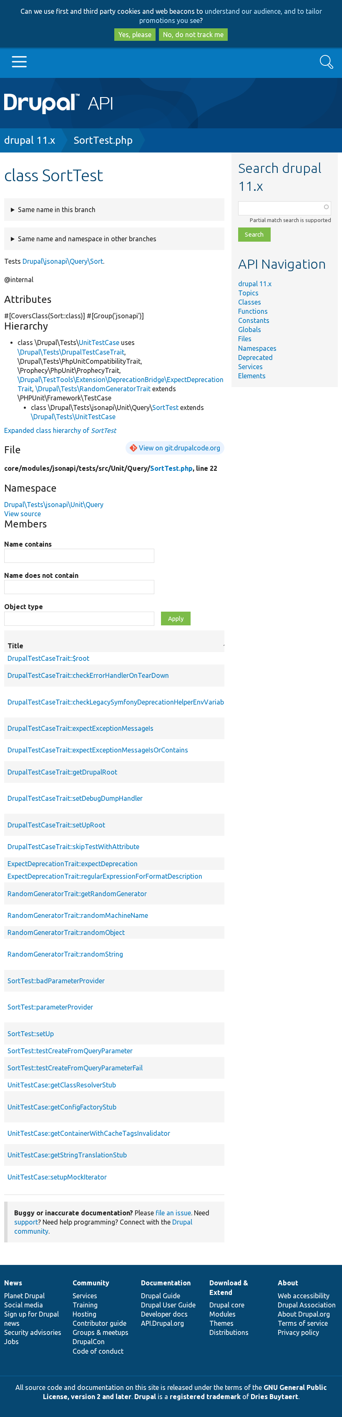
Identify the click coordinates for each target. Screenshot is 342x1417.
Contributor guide (99, 1323)
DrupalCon (89, 1341)
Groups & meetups (100, 1332)
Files (244, 338)
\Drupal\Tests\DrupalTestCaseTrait (71, 352)
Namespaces (257, 348)
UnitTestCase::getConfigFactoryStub (62, 1107)
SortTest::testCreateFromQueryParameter (70, 1051)
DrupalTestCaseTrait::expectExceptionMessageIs (80, 728)
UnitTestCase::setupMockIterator (57, 1177)
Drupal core (226, 1305)
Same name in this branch (57, 209)
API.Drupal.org (162, 1323)
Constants (253, 320)
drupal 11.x (29, 140)
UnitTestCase (99, 342)
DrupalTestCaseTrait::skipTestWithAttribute (73, 846)
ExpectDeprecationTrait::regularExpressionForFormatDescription (105, 876)
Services (250, 366)
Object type (23, 606)
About (288, 1283)
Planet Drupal (24, 1296)
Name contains (28, 544)
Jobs (11, 1341)
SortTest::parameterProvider (50, 1007)
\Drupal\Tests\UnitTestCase (73, 416)
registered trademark (205, 1396)
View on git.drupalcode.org (179, 448)
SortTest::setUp (31, 1033)
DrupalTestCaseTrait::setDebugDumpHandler (75, 798)
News (13, 1283)
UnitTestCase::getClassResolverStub (62, 1085)
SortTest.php (103, 140)
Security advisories (32, 1332)
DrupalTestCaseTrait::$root (48, 658)
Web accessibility (303, 1296)
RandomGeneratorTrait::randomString (65, 954)
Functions (253, 311)
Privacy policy (298, 1332)
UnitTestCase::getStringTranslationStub (67, 1155)
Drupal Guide (160, 1296)
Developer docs (164, 1314)
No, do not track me (193, 34)
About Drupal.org (304, 1314)
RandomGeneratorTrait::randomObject (66, 932)
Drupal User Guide (168, 1305)
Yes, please (134, 34)
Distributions (229, 1332)
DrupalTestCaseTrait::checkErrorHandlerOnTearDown (88, 675)
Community (91, 1283)
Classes (249, 302)
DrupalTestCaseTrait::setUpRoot (56, 825)
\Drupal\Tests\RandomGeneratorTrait (93, 388)
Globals (249, 329)
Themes (221, 1323)
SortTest (165, 407)
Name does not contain (41, 575)
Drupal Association (307, 1305)
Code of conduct (98, 1351)
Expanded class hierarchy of (60, 430)
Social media (23, 1305)
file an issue (173, 1213)
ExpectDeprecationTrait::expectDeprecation (73, 863)
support (26, 1222)
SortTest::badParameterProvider (56, 981)
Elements (252, 376)
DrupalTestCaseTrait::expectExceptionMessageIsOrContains (98, 750)
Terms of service (303, 1323)
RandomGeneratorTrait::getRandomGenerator (77, 893)
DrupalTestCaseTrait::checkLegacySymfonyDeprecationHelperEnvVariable (118, 702)
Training (85, 1305)
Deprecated (255, 357)
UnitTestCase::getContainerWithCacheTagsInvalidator (89, 1133)
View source (22, 513)
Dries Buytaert (274, 1396)
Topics (248, 293)
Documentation (166, 1283)
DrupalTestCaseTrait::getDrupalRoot (62, 772)
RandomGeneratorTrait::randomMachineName (78, 915)
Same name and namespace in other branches (87, 238)
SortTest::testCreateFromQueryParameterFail (75, 1068)
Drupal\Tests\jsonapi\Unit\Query (53, 504)
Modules (222, 1314)
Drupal (145, 1396)
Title (118, 646)
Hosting (84, 1314)
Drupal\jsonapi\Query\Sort (63, 261)
